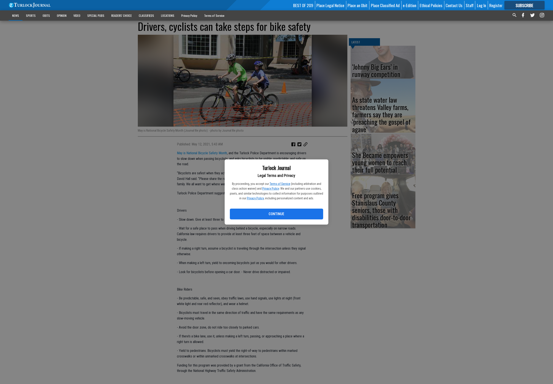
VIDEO (76, 15)
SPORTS (31, 15)
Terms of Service (280, 184)
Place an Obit (357, 5)
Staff (470, 5)
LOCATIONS (167, 15)
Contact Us (454, 5)
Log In (481, 5)
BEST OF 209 (303, 5)
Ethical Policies (431, 5)
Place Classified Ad (385, 5)
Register (495, 5)
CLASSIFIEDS (146, 15)
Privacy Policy (270, 188)
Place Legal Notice (330, 5)
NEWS (15, 15)
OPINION (62, 15)
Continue (276, 214)
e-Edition (409, 5)
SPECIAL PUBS (95, 15)
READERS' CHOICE (121, 15)
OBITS (46, 15)
